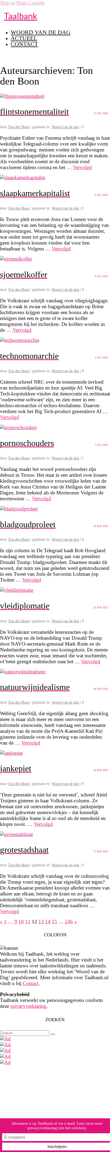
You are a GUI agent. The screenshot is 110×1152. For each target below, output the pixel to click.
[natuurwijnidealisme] (22, 671)
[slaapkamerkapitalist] (22, 177)
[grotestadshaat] (16, 834)
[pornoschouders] (18, 427)
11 (27, 921)
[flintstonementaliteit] (22, 96)
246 (69, 921)
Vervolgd (82, 167)
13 (41, 921)
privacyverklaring (28, 1006)
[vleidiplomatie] (16, 590)
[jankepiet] (11, 753)
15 (54, 921)
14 (47, 921)
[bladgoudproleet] (19, 509)
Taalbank (20, 16)
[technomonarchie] (19, 340)
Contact (30, 983)
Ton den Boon (18, 127)
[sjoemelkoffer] (16, 259)
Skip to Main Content (22, 3)
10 (21, 921)
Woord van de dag (65, 127)
